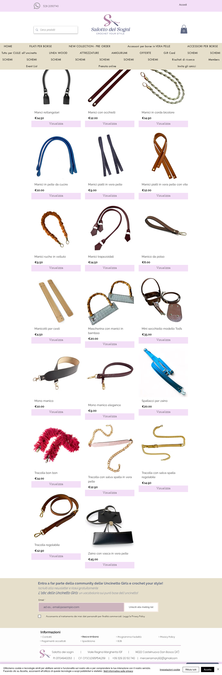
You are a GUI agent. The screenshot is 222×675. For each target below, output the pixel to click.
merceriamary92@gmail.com (158, 658)
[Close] (218, 669)
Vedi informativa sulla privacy (118, 671)
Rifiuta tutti (190, 669)
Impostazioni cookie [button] (170, 669)
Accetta (207, 669)
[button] (184, 29)
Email (41, 600)
